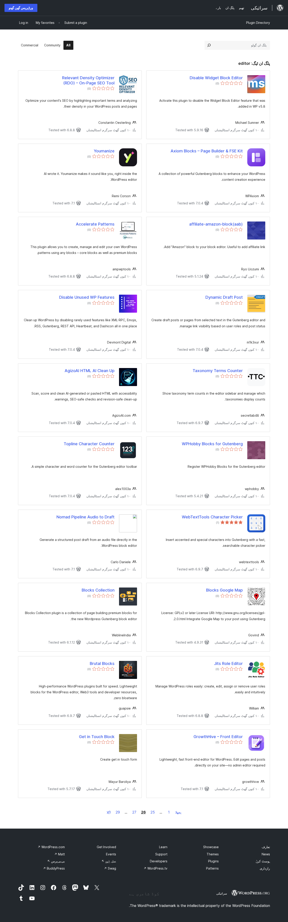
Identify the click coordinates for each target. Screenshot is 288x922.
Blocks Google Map (224, 590)
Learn (163, 847)
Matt (59, 854)
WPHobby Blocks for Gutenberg (212, 443)
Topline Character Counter (89, 443)
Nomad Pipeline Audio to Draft (85, 517)
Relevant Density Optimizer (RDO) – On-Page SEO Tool (88, 80)
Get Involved (106, 847)
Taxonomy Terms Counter (218, 370)
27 (134, 812)
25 (153, 812)
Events (111, 854)
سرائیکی (221, 893)
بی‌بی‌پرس (56, 861)
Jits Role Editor (228, 663)
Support (161, 854)
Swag (110, 868)
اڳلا (109, 812)
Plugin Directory (258, 23)
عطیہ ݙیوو (108, 861)
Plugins (213, 861)
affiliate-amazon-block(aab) (216, 224)
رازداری (265, 868)
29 (118, 812)
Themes (213, 854)
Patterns (212, 868)
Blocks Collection (98, 590)
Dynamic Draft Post (224, 297)
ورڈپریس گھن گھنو (21, 8)
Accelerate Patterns (95, 224)
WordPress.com (51, 847)
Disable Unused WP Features (87, 297)
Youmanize (104, 151)
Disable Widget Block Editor (216, 77)
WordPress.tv (155, 868)
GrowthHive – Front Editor (218, 736)
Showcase (211, 847)
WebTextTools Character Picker (212, 517)
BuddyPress (54, 868)
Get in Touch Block (97, 736)
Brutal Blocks (102, 663)
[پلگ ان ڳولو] (209, 45)
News (266, 854)
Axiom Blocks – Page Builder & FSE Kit (207, 151)
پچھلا (178, 812)
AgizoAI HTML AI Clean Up (90, 370)
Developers (158, 861)
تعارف (266, 847)
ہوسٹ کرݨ (263, 861)
